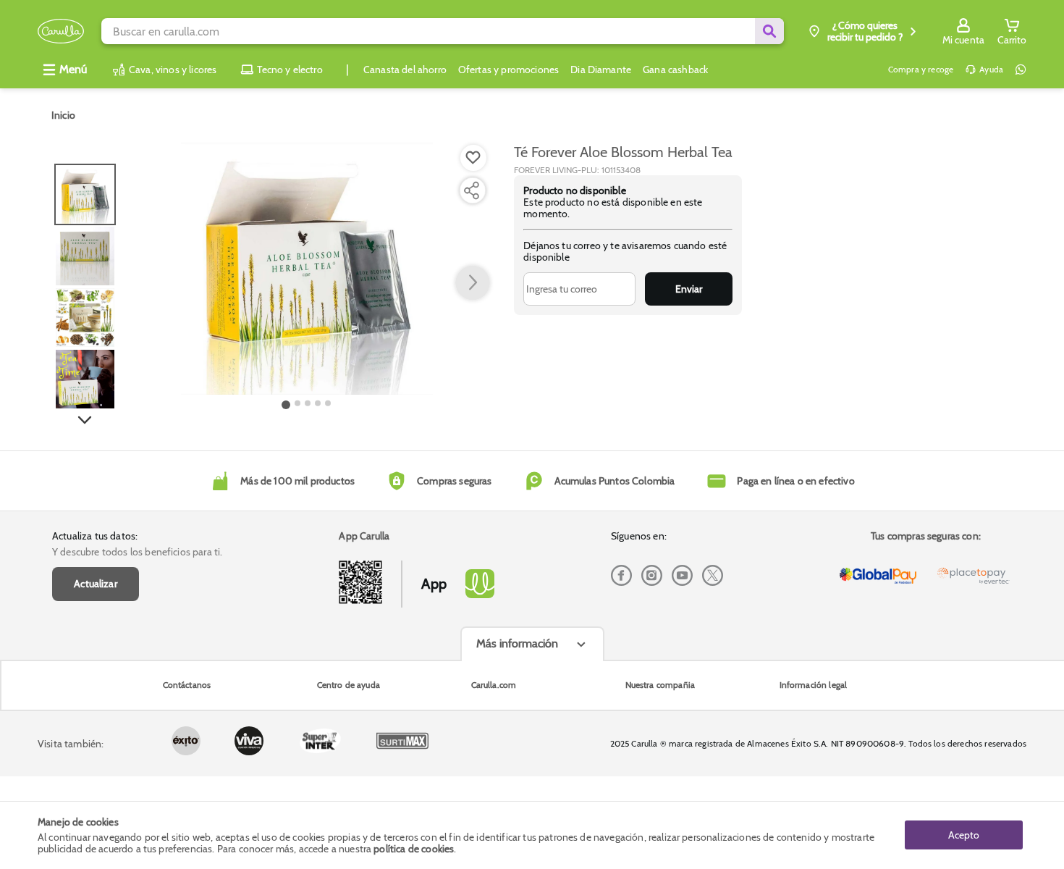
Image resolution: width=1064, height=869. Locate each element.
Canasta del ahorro (405, 69)
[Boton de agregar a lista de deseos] (473, 158)
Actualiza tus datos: (95, 536)
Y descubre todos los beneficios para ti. (137, 552)
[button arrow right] (472, 283)
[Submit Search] (769, 31)
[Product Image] (307, 268)
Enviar (688, 288)
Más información (517, 643)
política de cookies (413, 848)
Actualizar (95, 583)
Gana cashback (675, 69)
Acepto (963, 834)
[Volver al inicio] (61, 31)
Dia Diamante (600, 69)
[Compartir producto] (471, 190)
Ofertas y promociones (508, 69)
